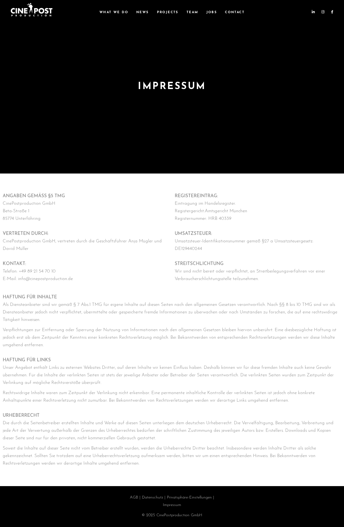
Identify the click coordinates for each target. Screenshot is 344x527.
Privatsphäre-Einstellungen (189, 498)
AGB (134, 498)
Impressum (172, 505)
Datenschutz (152, 498)
